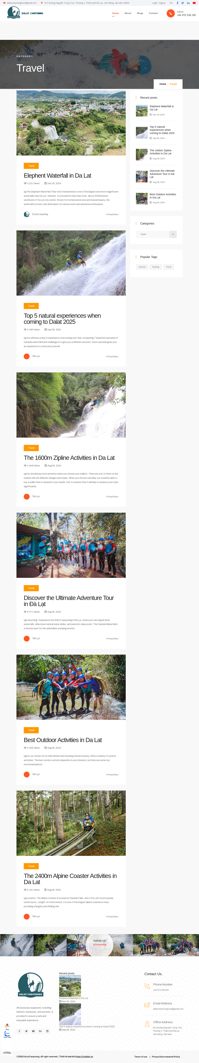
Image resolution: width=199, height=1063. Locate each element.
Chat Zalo (7, 1037)
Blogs (140, 13)
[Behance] (40, 1031)
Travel (31, 166)
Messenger (7, 1053)
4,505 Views (33, 748)
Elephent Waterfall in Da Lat (57, 176)
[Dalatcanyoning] (23, 12)
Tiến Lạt (35, 356)
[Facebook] (19, 1031)
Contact (153, 13)
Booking (155, 267)
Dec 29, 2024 (54, 183)
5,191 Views (33, 890)
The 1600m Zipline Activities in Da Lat (69, 458)
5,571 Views (33, 612)
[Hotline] (7, 1042)
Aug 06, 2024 (54, 465)
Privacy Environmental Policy (166, 1057)
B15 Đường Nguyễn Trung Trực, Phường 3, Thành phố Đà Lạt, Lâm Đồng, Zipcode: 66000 (87, 2)
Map (7, 1029)
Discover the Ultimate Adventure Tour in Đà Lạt (69, 601)
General (142, 267)
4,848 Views (33, 465)
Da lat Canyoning (40, 214)
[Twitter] (26, 1031)
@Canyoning (99, 945)
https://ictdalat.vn (84, 1056)
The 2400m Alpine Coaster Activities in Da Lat (70, 879)
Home (115, 13)
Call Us (186, 14)
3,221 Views (33, 183)
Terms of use (140, 1057)
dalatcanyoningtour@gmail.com (22, 2)
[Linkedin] (47, 1031)
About (128, 13)
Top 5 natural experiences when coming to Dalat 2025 (62, 319)
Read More (113, 214)
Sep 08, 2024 (54, 329)
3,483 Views (33, 329)
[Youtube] (33, 1031)
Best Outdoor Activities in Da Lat (63, 740)
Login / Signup (158, 2)
